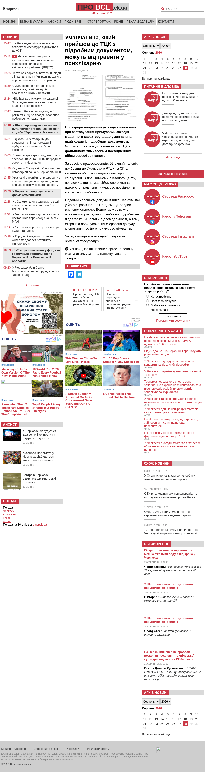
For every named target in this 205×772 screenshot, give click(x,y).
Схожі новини (157, 463)
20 (196, 63)
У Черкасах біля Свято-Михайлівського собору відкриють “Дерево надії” (35, 271)
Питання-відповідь (161, 86)
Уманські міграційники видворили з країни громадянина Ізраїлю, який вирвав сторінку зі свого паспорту (36, 181)
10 (196, 58)
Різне (118, 21)
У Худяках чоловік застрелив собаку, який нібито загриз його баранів (169, 477)
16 (173, 63)
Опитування (155, 278)
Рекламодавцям (140, 21)
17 (179, 63)
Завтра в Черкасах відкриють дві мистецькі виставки (39, 478)
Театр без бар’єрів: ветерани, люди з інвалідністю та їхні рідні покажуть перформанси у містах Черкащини (36, 76)
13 (156, 63)
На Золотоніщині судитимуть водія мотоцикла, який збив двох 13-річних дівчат (36, 205)
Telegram (72, 258)
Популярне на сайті (162, 331)
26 (173, 68)
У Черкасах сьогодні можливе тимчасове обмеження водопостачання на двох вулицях (172, 446)
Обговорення (156, 544)
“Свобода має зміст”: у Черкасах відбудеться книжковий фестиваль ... (39, 456)
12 (150, 63)
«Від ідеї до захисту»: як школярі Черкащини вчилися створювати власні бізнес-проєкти (35, 102)
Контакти (166, 21)
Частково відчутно (163, 301)
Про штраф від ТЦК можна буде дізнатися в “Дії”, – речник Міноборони (86, 299)
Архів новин (155, 37)
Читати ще (173, 157)
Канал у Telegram (176, 216)
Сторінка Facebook (178, 196)
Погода (10, 501)
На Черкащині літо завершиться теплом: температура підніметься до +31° (35, 47)
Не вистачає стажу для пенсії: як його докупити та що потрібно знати (180, 96)
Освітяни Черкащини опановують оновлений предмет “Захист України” (119, 300)
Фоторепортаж (98, 21)
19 (191, 63)
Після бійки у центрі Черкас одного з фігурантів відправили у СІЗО (169, 434)
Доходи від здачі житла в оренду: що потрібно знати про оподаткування (180, 116)
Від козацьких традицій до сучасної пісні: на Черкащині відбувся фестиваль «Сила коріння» (31, 144)
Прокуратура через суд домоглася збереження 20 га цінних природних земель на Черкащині (36, 159)
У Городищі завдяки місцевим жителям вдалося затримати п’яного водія (32, 240)
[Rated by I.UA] (165, 752)
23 (156, 68)
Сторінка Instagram (178, 236)
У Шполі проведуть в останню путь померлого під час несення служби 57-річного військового (35, 128)
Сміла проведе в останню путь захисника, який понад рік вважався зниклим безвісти (33, 89)
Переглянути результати (173, 320)
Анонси (54, 21)
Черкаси (12, 9)
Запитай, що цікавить (173, 173)
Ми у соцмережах (160, 184)
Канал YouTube (174, 256)
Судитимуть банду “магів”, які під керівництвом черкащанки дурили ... (169, 513)
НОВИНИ (10, 37)
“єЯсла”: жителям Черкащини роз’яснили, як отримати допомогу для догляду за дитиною (180, 138)
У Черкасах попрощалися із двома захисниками (32, 193)
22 (150, 68)
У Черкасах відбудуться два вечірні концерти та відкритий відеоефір (39, 434)
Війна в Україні (32, 21)
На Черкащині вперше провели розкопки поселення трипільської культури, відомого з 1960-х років (172, 341)
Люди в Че (73, 21)
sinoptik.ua (40, 524)
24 (162, 68)
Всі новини (32, 285)
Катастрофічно (161, 296)
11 (144, 63)
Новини (9, 21)
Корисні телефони (13, 748)
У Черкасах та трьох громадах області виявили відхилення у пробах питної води (173, 400)
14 (162, 63)
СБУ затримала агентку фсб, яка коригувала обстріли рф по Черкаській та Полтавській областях (36, 255)
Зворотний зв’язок (46, 748)
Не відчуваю (159, 309)
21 (144, 68)
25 (167, 68)
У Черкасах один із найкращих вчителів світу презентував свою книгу (171, 410)
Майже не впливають (165, 305)
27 (179, 68)
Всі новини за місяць (156, 78)
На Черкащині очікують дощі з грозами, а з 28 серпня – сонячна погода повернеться (172, 422)
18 (185, 63)
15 (167, 63)
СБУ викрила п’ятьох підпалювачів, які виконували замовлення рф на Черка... (171, 495)
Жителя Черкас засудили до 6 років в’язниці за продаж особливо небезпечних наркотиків (35, 115)
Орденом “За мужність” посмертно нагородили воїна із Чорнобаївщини (36, 170)
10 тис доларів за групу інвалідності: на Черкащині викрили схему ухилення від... (172, 531)
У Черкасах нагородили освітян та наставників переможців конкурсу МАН (35, 218)
